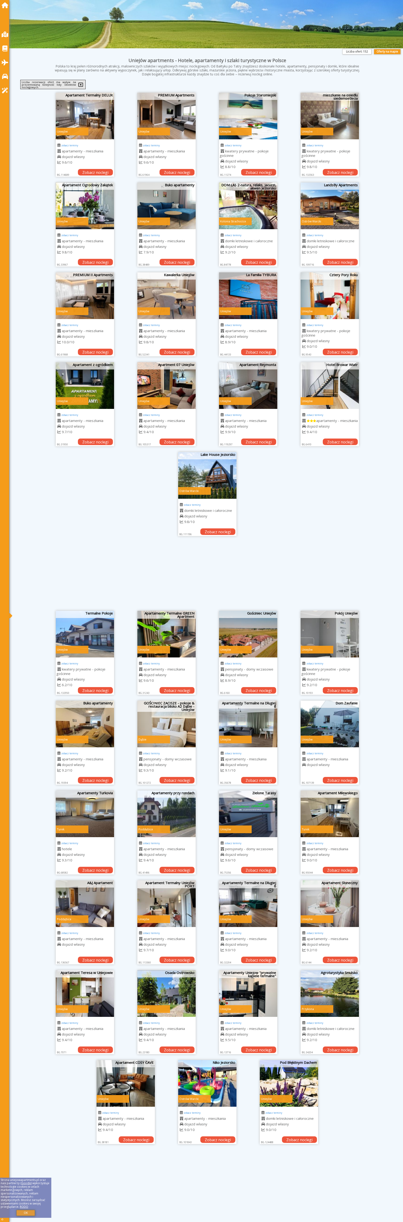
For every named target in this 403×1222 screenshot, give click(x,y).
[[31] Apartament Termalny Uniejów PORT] (166, 903)
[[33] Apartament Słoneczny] (330, 903)
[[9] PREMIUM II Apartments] (85, 295)
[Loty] (6, 62)
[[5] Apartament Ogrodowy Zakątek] (85, 206)
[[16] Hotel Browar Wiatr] (330, 385)
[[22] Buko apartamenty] (85, 724)
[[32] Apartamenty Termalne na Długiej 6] (248, 903)
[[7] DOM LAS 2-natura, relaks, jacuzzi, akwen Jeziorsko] (248, 206)
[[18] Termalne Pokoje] (85, 634)
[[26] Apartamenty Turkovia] (85, 813)
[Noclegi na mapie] (6, 34)
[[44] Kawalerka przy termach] (248, 1173)
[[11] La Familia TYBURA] (248, 295)
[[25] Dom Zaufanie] (330, 724)
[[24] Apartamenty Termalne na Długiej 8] (248, 724)
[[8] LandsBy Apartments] (330, 206)
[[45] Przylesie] (330, 1173)
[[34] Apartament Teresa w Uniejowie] (85, 993)
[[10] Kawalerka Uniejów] (166, 295)
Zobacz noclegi (95, 172)
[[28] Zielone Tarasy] (248, 813)
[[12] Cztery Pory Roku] (330, 295)
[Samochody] (6, 76)
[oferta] (59, 151)
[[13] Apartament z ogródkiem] (85, 385)
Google (26, 1183)
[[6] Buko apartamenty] (166, 206)
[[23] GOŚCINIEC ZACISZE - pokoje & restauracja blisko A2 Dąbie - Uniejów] (166, 724)
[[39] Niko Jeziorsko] (166, 1083)
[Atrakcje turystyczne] (6, 90)
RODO (24, 1207)
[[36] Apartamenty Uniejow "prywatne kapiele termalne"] (248, 993)
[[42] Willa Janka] (85, 1173)
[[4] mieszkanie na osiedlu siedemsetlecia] (330, 116)
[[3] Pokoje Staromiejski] (248, 116)
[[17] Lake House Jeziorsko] (207, 475)
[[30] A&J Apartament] (85, 903)
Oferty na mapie (387, 51)
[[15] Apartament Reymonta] (248, 385)
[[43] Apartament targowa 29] (166, 1173)
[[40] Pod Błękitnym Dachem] (248, 1083)
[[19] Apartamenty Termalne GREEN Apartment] (166, 634)
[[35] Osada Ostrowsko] (166, 993)
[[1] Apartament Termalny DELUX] (85, 116)
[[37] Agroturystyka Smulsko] (330, 993)
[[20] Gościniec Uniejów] (248, 634)
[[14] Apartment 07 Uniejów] (166, 385)
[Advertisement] (207, 575)
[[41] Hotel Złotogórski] (330, 1083)
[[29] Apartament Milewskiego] (330, 813)
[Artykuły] (6, 48)
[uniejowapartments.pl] (6, 5)
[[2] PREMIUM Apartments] (166, 116)
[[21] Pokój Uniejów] (330, 634)
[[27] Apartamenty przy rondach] (166, 813)
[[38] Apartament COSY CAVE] (85, 1083)
